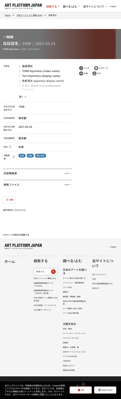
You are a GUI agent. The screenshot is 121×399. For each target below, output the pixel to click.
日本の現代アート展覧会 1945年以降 (46, 299)
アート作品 (67, 287)
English (113, 6)
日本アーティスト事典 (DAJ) (29, 15)
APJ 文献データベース (42, 310)
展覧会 (65, 292)
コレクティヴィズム (71, 338)
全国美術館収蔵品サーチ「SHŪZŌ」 (43, 284)
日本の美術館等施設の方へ (102, 283)
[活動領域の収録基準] (13, 157)
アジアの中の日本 (70, 356)
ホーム (9, 261)
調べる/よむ (70, 6)
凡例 (94, 279)
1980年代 (67, 361)
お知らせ (95, 288)
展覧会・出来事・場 (71, 347)
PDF (99, 73)
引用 (86, 73)
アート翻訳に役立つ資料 (72, 308)
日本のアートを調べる (75, 271)
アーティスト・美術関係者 (73, 283)
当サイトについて (93, 6)
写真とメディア (69, 365)
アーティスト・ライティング (74, 333)
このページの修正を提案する (16, 234)
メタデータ (103, 68)
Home (7, 15)
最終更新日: (8, 210)
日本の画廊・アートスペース (45, 305)
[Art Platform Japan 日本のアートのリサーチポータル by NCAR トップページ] (23, 6)
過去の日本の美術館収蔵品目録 (74, 302)
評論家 (65, 342)
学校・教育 (67, 329)
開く (21, 96)
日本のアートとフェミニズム (74, 352)
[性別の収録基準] (10, 147)
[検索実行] (53, 271)
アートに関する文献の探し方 (74, 278)
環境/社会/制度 (69, 370)
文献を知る (69, 324)
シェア (86, 68)
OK (82, 390)
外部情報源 (36, 173)
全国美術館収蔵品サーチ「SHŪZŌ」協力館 (43, 291)
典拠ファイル (36, 184)
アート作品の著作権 (71, 313)
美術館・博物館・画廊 (72, 296)
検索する (51, 6)
